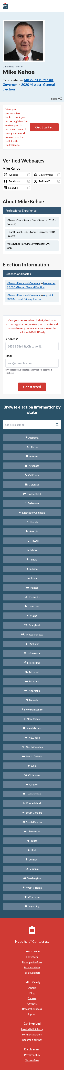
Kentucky (32, 596)
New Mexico (32, 728)
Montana (32, 681)
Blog (32, 993)
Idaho (32, 550)
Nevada (32, 700)
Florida (32, 521)
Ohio (32, 765)
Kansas (32, 587)
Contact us (40, 941)
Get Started (44, 127)
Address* (11, 339)
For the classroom (32, 1034)
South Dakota (32, 821)
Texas (32, 840)
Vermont (32, 859)
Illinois (32, 559)
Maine (32, 615)
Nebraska (32, 690)
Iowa (32, 578)
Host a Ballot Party (32, 1029)
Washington (32, 878)
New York (32, 737)
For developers (32, 972)
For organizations (32, 962)
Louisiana (32, 606)
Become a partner (32, 1039)
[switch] (57, 99)
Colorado (32, 484)
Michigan (32, 643)
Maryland (32, 625)
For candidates (32, 967)
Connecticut (32, 493)
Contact (32, 1003)
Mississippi (32, 662)
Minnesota (32, 653)
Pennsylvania (32, 793)
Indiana (32, 568)
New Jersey (32, 718)
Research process (32, 1008)
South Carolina (32, 812)
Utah (32, 850)
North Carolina (32, 746)
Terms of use (32, 1060)
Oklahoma (32, 775)
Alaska (32, 446)
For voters (32, 956)
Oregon (32, 784)
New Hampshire (32, 709)
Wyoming (32, 906)
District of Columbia (32, 512)
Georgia (32, 531)
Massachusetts (32, 634)
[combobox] (32, 346)
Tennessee (32, 831)
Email (8, 356)
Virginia (32, 868)
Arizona (32, 456)
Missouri (32, 671)
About (32, 987)
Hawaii (32, 540)
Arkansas (32, 465)
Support (32, 1014)
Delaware (32, 503)
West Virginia (32, 887)
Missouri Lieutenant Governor (23, 283)
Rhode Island (32, 803)
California (32, 475)
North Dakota (32, 756)
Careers (32, 998)
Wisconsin (32, 896)
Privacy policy (32, 1054)
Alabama (32, 437)
